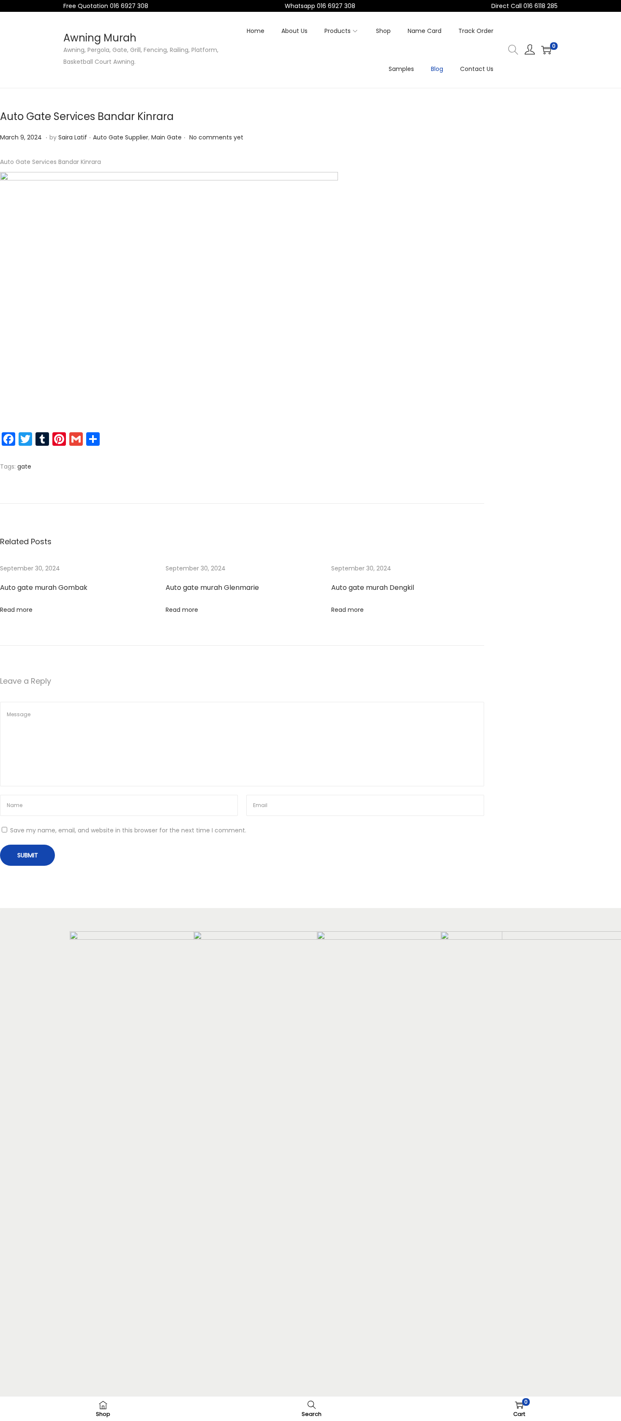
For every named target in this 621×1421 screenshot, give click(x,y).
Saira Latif (72, 137)
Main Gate (166, 137)
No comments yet (216, 137)
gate (24, 466)
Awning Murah (99, 38)
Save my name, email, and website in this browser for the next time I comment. (128, 830)
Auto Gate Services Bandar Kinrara (87, 116)
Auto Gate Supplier (120, 137)
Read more (16, 609)
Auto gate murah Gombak (43, 587)
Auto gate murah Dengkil (372, 587)
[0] (546, 50)
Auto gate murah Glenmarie (212, 587)
